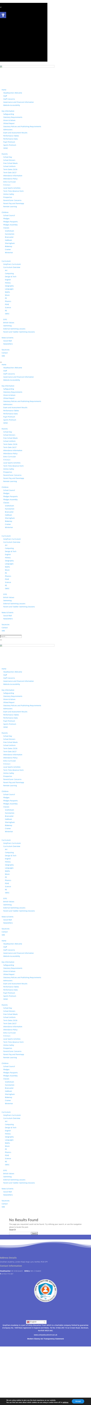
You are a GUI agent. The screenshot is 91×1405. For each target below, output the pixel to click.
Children (5, 212)
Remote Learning (10, 206)
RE (6, 310)
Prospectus (7, 197)
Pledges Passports (10, 221)
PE (6, 298)
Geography (9, 286)
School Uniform (9, 166)
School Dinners (9, 160)
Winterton (9, 252)
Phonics (8, 301)
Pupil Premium (9, 142)
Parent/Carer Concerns (12, 200)
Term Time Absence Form (13, 191)
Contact (5, 353)
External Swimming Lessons (14, 329)
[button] (3, 15)
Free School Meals (10, 163)
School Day (7, 157)
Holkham (8, 240)
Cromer (8, 249)
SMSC (7, 314)
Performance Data (10, 139)
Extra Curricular (9, 182)
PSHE (7, 304)
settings (65, 1402)
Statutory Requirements (12, 117)
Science (8, 307)
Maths (7, 292)
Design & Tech (10, 276)
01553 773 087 (6, 1274)
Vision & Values (9, 120)
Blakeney (8, 246)
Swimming (7, 326)
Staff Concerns (9, 99)
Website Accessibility (11, 105)
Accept (78, 1401)
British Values (8, 322)
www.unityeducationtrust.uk (45, 1335)
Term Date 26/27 (9, 172)
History (8, 283)
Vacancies (5, 350)
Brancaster (9, 237)
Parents (5, 154)
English (8, 280)
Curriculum (6, 261)
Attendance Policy (10, 179)
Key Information (8, 111)
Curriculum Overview (11, 267)
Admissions (7, 129)
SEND (5, 148)
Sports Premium (9, 145)
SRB (3, 356)
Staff (5, 96)
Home (4, 90)
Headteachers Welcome (12, 93)
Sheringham (10, 243)
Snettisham (9, 231)
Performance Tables (11, 136)
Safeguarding (8, 114)
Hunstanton (9, 234)
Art (6, 270)
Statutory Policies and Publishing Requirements (22, 126)
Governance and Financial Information (18, 102)
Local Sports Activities (11, 188)
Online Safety (8, 194)
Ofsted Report (8, 123)
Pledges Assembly (10, 225)
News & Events (7, 338)
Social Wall (7, 341)
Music (7, 295)
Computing (9, 273)
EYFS (5, 319)
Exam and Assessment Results (15, 133)
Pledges (6, 218)
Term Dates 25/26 (10, 169)
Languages (9, 289)
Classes (6, 228)
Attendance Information (12, 175)
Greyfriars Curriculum (12, 264)
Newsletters (8, 344)
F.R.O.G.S (6, 185)
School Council (9, 215)
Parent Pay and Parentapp (13, 203)
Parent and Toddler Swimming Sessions (19, 332)
